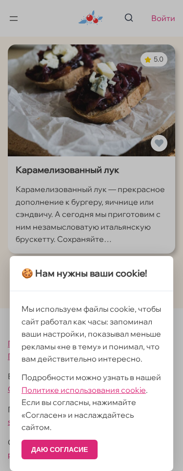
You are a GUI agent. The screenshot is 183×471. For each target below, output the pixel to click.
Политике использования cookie (83, 390)
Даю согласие (59, 449)
